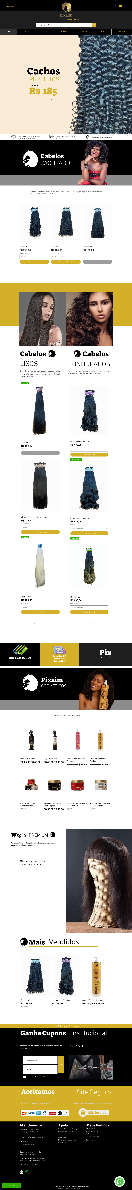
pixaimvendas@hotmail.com (35, 1137)
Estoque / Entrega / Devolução (68, 1129)
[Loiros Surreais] (68, 129)
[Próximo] (119, 84)
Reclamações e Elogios (65, 1132)
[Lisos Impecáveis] (66, 129)
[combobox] (34, 257)
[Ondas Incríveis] (64, 129)
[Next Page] (71, 273)
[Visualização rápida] (34, 222)
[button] (120, 5)
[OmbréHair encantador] (70, 129)
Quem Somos (62, 1137)
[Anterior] (12, 84)
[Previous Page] (61, 273)
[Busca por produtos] (94, 25)
